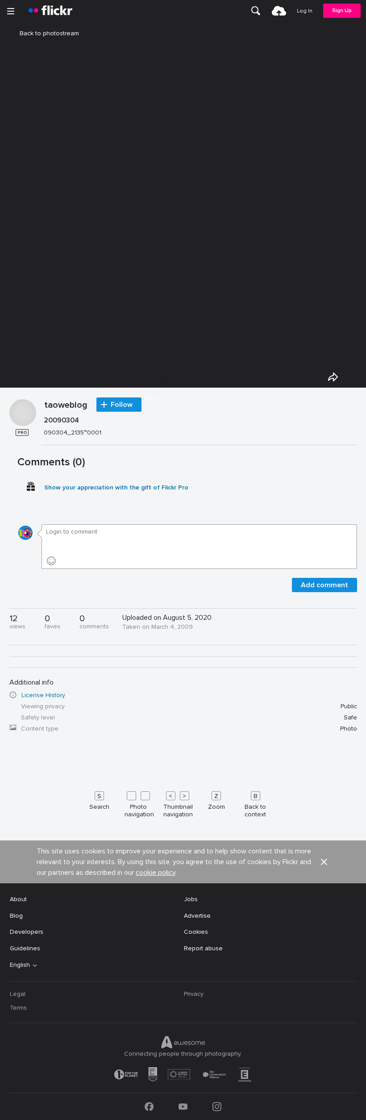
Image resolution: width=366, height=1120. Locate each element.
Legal (17, 994)
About (18, 899)
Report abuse (203, 948)
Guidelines (25, 948)
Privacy (194, 994)
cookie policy (155, 872)
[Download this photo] (353, 377)
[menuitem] (255, 11)
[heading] (50, 10)
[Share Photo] (333, 377)
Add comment (324, 585)
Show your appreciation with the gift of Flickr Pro (116, 487)
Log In (304, 11)
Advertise (197, 915)
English (20, 965)
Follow (122, 404)
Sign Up (342, 10)
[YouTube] (183, 1106)
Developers (26, 932)
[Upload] (279, 11)
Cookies (196, 932)
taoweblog (65, 405)
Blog (16, 915)
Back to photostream (49, 33)
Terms (18, 1007)
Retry (154, 397)
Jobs (191, 899)
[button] (324, 862)
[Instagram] (217, 1106)
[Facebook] (149, 1106)
